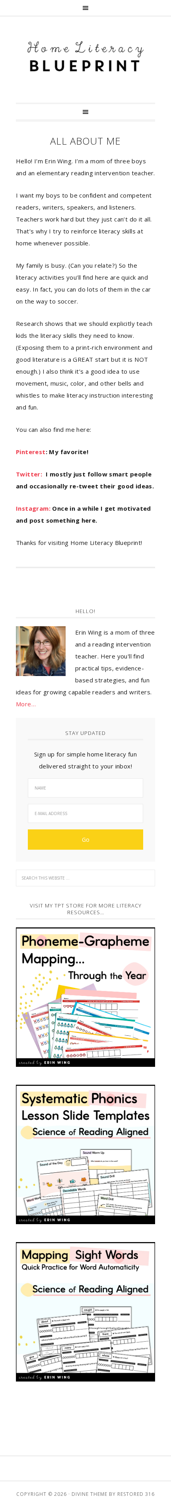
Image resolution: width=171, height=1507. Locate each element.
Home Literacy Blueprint (85, 56)
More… (26, 704)
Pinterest (31, 452)
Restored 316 (136, 1494)
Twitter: (31, 474)
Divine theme (89, 1494)
